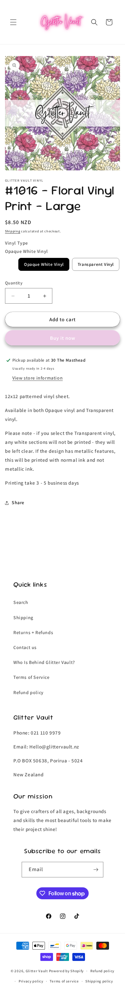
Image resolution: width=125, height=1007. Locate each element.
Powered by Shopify (66, 971)
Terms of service (64, 981)
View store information (37, 378)
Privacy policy (31, 981)
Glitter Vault (37, 971)
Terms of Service (31, 677)
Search (20, 602)
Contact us (25, 647)
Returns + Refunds (33, 632)
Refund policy (28, 692)
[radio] (43, 264)
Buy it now (62, 338)
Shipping (12, 231)
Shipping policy (99, 981)
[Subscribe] (95, 869)
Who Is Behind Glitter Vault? (44, 662)
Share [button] (18, 502)
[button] (13, 22)
